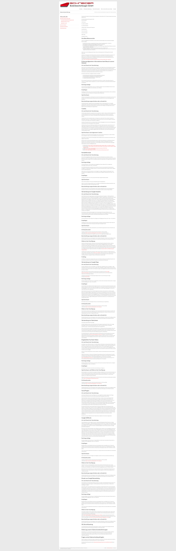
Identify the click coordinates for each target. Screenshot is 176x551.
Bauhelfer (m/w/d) (64, 23)
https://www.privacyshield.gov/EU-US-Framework (94, 232)
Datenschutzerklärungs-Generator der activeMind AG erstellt (103, 542)
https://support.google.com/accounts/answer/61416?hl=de (97, 148)
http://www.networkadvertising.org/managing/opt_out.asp (99, 517)
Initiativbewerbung (63, 28)
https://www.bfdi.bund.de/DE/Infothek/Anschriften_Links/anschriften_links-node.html (97, 59)
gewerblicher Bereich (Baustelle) (65, 18)
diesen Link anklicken (97, 252)
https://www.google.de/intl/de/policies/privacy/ (91, 378)
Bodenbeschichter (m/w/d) (65, 21)
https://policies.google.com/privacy (87, 357)
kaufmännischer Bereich (64, 26)
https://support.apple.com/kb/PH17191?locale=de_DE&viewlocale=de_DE (97, 149)
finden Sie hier (87, 276)
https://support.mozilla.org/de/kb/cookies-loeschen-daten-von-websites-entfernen (101, 145)
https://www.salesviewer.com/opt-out (96, 334)
